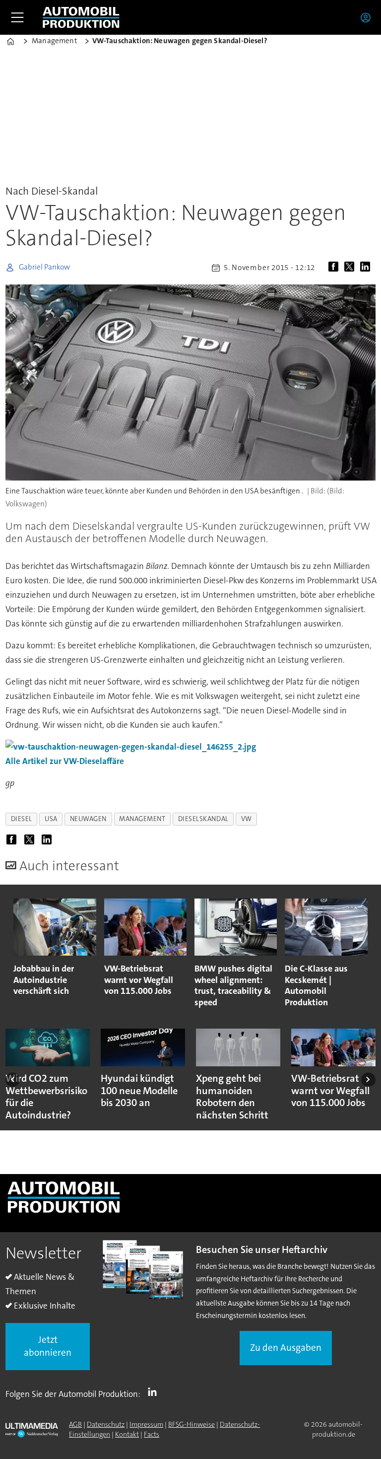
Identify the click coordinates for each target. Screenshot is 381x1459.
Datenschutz (106, 1424)
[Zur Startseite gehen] (81, 17)
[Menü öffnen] (17, 17)
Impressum (146, 1424)
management (142, 819)
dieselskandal (203, 819)
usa (51, 819)
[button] (12, 1079)
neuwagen (88, 819)
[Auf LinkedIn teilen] (367, 267)
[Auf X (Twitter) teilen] (351, 267)
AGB (75, 1424)
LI (154, 1392)
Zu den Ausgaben (285, 1347)
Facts (151, 1434)
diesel (21, 819)
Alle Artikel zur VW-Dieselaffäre (64, 761)
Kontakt (127, 1434)
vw (246, 819)
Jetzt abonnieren (47, 1346)
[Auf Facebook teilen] (335, 267)
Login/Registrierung (368, 17)
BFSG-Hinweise (191, 1424)
